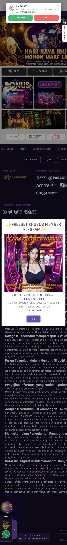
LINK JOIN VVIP (33, 310)
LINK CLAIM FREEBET (33, 299)
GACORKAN (20, 17)
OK (33, 319)
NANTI (46, 17)
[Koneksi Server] (7, 508)
